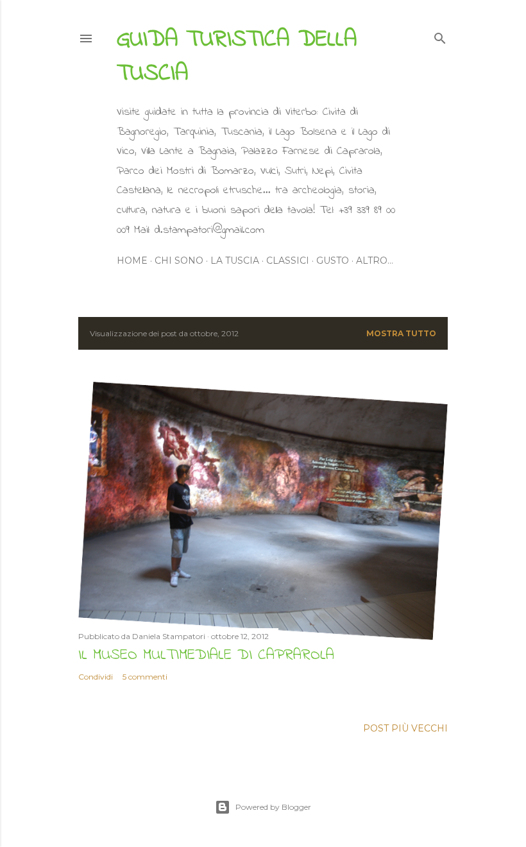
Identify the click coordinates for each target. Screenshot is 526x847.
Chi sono (179, 260)
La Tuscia (234, 260)
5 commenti (145, 676)
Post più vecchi (405, 728)
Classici (287, 260)
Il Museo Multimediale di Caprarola (206, 655)
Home (132, 260)
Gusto (332, 260)
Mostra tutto (401, 333)
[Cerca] (440, 35)
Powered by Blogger (273, 807)
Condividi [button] (95, 676)
